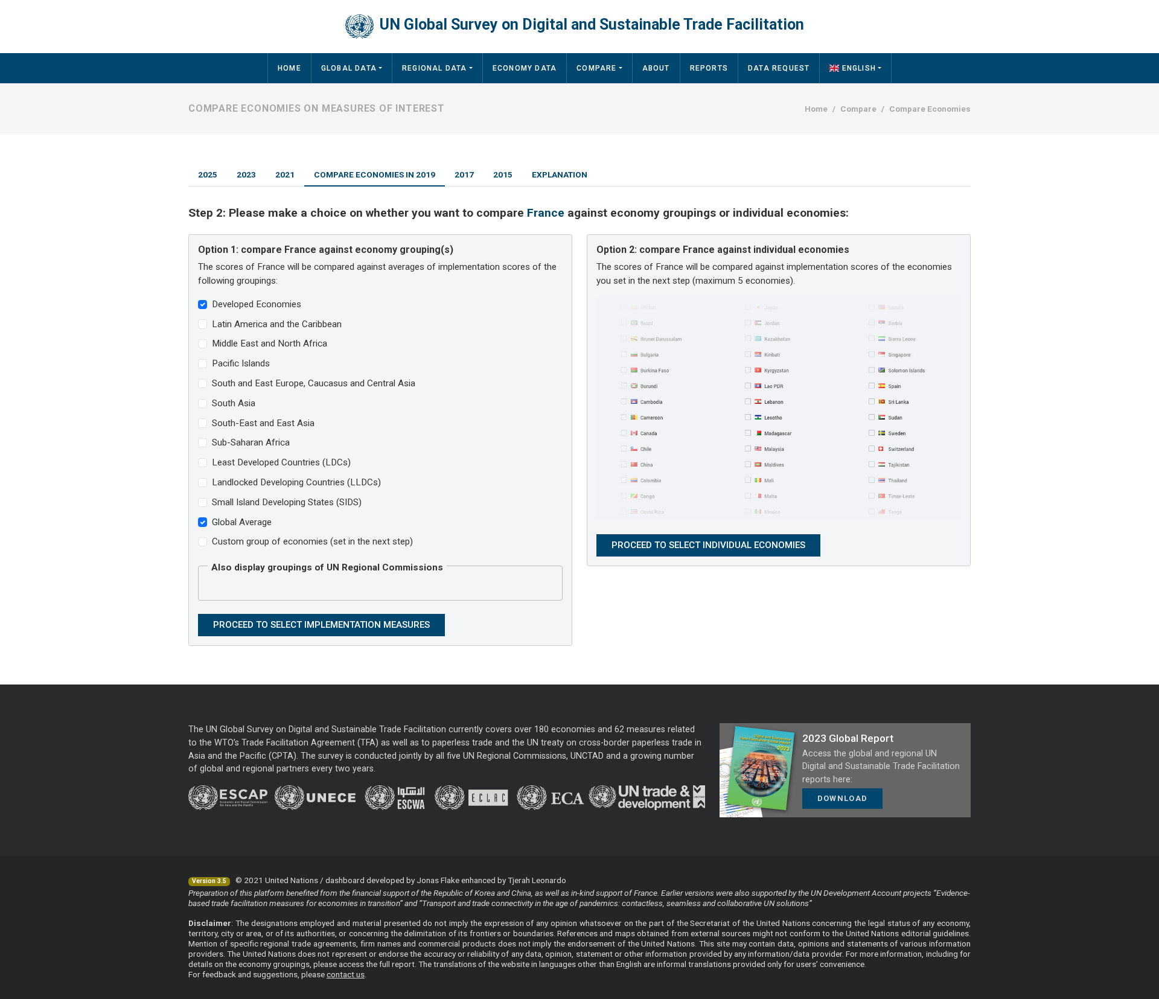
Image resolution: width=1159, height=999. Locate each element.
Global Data (349, 68)
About (656, 68)
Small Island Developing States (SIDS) (287, 502)
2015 (502, 174)
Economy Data (525, 68)
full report (397, 964)
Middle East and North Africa (269, 343)
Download (842, 798)
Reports (709, 68)
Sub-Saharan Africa (251, 442)
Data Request (778, 68)
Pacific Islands (241, 363)
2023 (246, 174)
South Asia (233, 403)
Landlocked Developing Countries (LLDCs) (296, 482)
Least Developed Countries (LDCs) (281, 462)
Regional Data (434, 68)
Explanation (559, 174)
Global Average (242, 522)
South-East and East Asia (263, 423)
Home (289, 68)
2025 (207, 174)
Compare (596, 68)
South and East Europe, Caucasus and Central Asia (313, 383)
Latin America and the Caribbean (277, 324)
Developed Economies (256, 304)
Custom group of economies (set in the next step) (312, 541)
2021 (285, 174)
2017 (464, 174)
